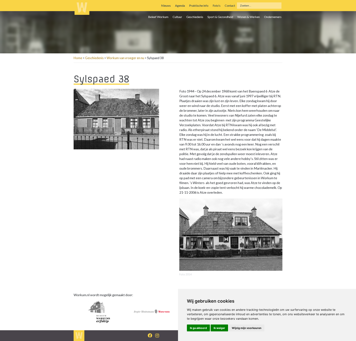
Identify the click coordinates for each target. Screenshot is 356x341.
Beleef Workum (158, 17)
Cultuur (177, 17)
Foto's (216, 5)
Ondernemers (272, 17)
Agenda (180, 5)
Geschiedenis (194, 17)
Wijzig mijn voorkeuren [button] (246, 328)
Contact (230, 5)
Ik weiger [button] (219, 328)
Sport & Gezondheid (220, 17)
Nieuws (166, 5)
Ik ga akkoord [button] (198, 328)
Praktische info (198, 5)
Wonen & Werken (248, 17)
